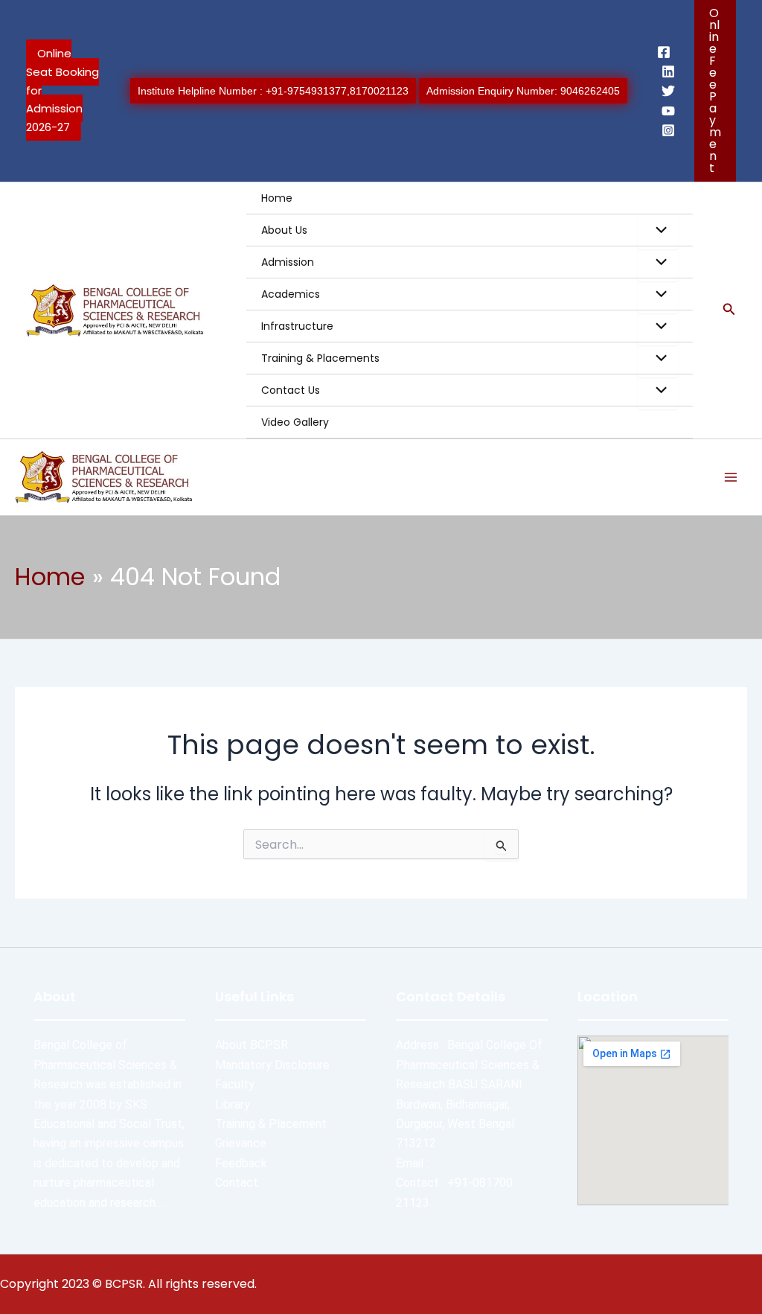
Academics (290, 294)
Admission (287, 262)
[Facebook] (663, 52)
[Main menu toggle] (730, 477)
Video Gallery (295, 422)
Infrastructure (297, 326)
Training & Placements (320, 358)
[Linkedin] (668, 71)
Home (276, 198)
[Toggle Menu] (658, 231)
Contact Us (290, 390)
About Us (284, 230)
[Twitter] (668, 91)
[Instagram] (668, 130)
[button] (715, 91)
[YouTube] (668, 111)
